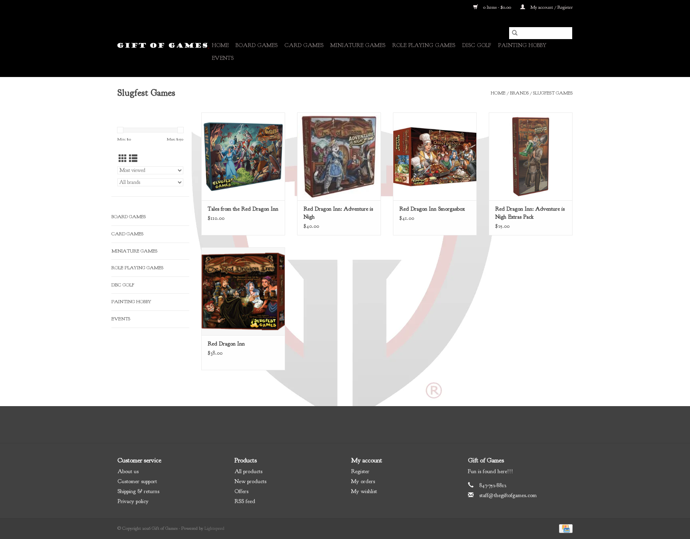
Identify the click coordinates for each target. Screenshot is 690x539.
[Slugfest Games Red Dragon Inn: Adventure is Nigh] (339, 156)
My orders (363, 481)
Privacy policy (133, 501)
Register (360, 471)
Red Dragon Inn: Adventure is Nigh (338, 212)
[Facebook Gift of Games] (323, 424)
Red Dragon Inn (226, 343)
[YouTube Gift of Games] (352, 424)
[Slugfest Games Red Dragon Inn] (243, 291)
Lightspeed (214, 528)
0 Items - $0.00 (497, 7)
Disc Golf (476, 45)
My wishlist (364, 491)
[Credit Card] (564, 528)
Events (223, 58)
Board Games (257, 45)
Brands (519, 93)
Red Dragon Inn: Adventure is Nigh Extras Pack (530, 212)
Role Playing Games (423, 45)
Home (220, 45)
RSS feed (244, 501)
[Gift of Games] (163, 46)
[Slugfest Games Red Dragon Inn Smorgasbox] (435, 156)
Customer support (137, 481)
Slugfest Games (553, 93)
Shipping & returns (138, 491)
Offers (241, 491)
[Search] (515, 33)
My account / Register (551, 7)
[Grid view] (123, 159)
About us (128, 471)
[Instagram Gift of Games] (366, 424)
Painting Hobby (522, 45)
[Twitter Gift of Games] (337, 424)
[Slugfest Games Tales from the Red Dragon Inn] (243, 156)
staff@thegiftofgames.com (508, 495)
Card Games (303, 45)
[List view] (133, 159)
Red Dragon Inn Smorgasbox (432, 208)
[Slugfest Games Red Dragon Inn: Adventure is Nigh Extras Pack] (531, 156)
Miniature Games (357, 45)
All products (248, 471)
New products (250, 481)
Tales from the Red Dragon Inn (243, 208)
